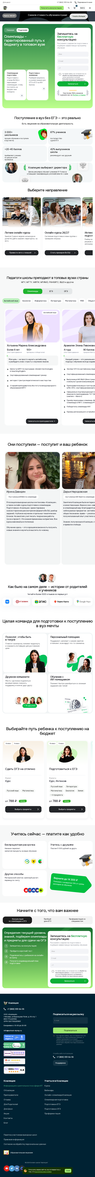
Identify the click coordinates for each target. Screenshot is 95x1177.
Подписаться (70, 1030)
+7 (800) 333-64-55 (64, 2)
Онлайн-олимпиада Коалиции (58, 1095)
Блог (6, 1123)
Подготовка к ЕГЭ (52, 1104)
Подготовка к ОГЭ (52, 1109)
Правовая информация (14, 1139)
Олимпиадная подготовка (56, 1099)
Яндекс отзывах (79, 95)
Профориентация (52, 1113)
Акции (6, 1113)
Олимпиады (32, 291)
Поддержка (60, 1063)
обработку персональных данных (72, 75)
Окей (68, 1171)
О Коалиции (9, 1090)
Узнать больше (78, 16)
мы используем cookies (43, 1172)
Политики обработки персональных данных (69, 976)
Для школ (6, 2)
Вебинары (49, 1090)
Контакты (8, 1118)
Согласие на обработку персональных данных (25, 1144)
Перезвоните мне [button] (85, 2)
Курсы (47, 1085)
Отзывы (7, 1099)
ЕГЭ (51, 291)
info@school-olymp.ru (13, 1030)
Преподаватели (11, 1095)
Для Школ (8, 1109)
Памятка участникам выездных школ (20, 1135)
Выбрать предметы (23, 809)
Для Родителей (11, 1104)
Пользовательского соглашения (72, 79)
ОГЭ (66, 291)
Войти (82, 8)
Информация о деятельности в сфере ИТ (23, 1085)
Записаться (73, 84)
